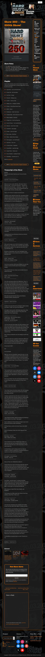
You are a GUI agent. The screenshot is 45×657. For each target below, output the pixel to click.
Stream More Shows (36, 196)
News (5, 646)
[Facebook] (35, 368)
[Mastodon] (35, 376)
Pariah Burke (38, 655)
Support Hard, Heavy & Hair (35, 640)
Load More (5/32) (37, 340)
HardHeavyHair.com (37, 138)
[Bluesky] (39, 372)
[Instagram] (39, 368)
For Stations (11, 646)
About (5, 643)
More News (36, 283)
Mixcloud (36, 140)
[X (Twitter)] (35, 381)
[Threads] (35, 372)
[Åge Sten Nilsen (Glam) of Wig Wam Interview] (37, 314)
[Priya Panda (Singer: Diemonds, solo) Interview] (37, 332)
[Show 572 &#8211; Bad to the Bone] (16, 553)
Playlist (20, 75)
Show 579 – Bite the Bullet (37, 187)
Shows (8, 642)
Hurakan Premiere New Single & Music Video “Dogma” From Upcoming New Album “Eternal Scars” (37, 265)
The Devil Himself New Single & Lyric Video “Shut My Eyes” (37, 259)
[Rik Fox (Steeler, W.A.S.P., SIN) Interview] (37, 297)
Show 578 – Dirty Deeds (37, 191)
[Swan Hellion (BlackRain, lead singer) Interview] (37, 323)
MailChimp (15, 581)
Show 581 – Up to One (37, 179)
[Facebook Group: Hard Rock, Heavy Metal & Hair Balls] (39, 376)
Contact (5, 645)
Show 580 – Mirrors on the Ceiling (36, 183)
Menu (40, 2)
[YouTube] (39, 381)
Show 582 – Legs (37, 175)
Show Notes (16, 75)
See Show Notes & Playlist (37, 100)
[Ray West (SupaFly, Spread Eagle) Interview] (37, 305)
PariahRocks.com (14, 655)
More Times (36, 238)
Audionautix (10, 159)
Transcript (25, 75)
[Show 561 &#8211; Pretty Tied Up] (24, 553)
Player (11, 75)
